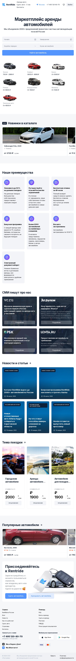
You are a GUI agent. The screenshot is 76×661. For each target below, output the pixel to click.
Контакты (20, 7)
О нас (28, 5)
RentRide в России (8, 612)
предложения (13, 503)
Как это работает (8, 621)
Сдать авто (21, 5)
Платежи (41, 621)
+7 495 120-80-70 (12, 636)
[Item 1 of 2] (35, 537)
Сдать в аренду (44, 618)
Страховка (5, 626)
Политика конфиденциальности (67, 657)
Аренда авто (21, 2)
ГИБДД (41, 623)
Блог (3, 615)
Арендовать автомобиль (41, 596)
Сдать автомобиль (16, 596)
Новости (5, 618)
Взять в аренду (44, 615)
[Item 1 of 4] (35, 135)
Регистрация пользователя (48, 626)
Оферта (52, 656)
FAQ (40, 612)
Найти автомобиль (38, 53)
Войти (70, 5)
